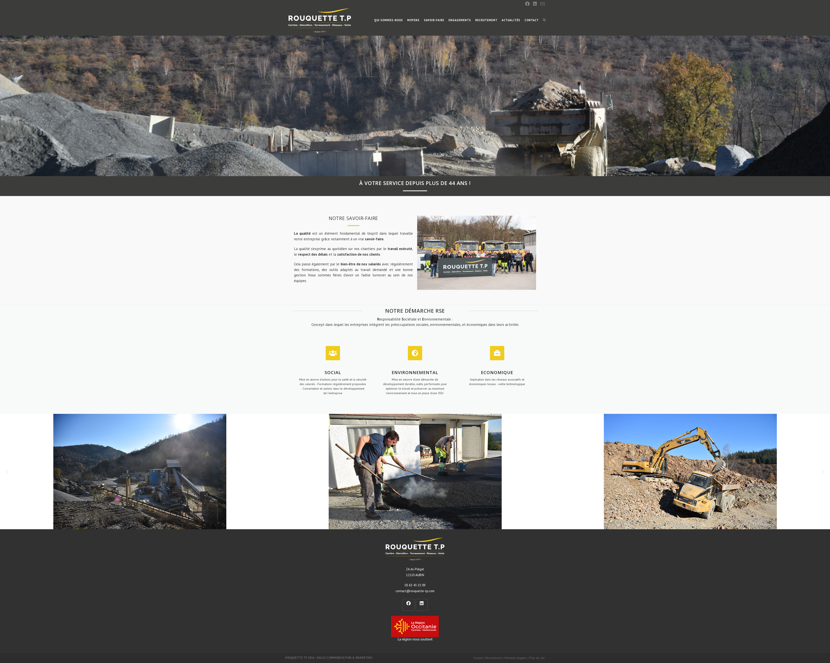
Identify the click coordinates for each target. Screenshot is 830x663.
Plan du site (537, 658)
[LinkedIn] (535, 4)
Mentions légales (515, 658)
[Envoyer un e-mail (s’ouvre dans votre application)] (542, 4)
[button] (7, 471)
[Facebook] (527, 4)
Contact (478, 658)
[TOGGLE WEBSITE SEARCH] (544, 20)
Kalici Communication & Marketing (344, 658)
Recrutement (493, 658)
